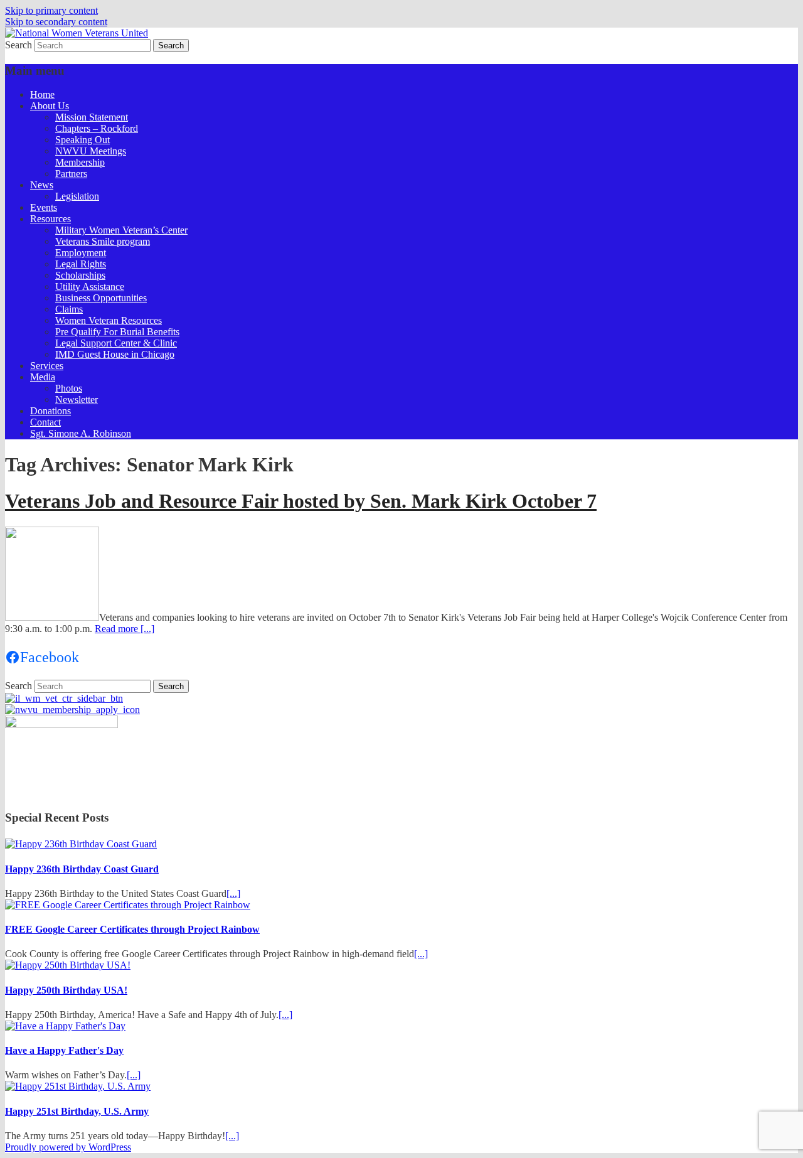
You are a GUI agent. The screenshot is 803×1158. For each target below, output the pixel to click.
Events (43, 207)
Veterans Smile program (102, 241)
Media (42, 377)
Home (42, 94)
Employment (80, 252)
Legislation (77, 196)
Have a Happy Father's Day (64, 1050)
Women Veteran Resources (108, 320)
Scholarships (80, 275)
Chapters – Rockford (96, 128)
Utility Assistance (89, 286)
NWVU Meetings (90, 151)
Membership (80, 162)
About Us (49, 105)
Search (18, 45)
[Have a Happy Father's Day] (65, 1026)
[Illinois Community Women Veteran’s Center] (64, 698)
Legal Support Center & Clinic (116, 343)
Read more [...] (124, 628)
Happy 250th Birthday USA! (66, 990)
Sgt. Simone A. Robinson (80, 433)
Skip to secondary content (56, 21)
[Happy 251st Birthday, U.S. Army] (78, 1086)
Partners (71, 173)
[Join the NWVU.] (72, 709)
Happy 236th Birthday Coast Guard (82, 869)
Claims (69, 309)
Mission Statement (91, 117)
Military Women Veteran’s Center (121, 230)
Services (46, 365)
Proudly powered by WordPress (68, 1147)
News (41, 185)
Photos (68, 388)
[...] (233, 893)
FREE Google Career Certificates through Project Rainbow (132, 929)
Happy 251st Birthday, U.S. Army (77, 1111)
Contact (45, 422)
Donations (50, 410)
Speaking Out (82, 139)
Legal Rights (80, 264)
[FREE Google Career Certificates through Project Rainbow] (127, 904)
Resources (50, 218)
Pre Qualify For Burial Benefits (117, 331)
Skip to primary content (51, 10)
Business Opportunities (101, 297)
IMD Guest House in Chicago (114, 354)
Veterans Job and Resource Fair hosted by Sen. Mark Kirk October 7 (301, 501)
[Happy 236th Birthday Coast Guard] (81, 844)
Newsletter (76, 399)
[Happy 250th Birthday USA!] (67, 965)
